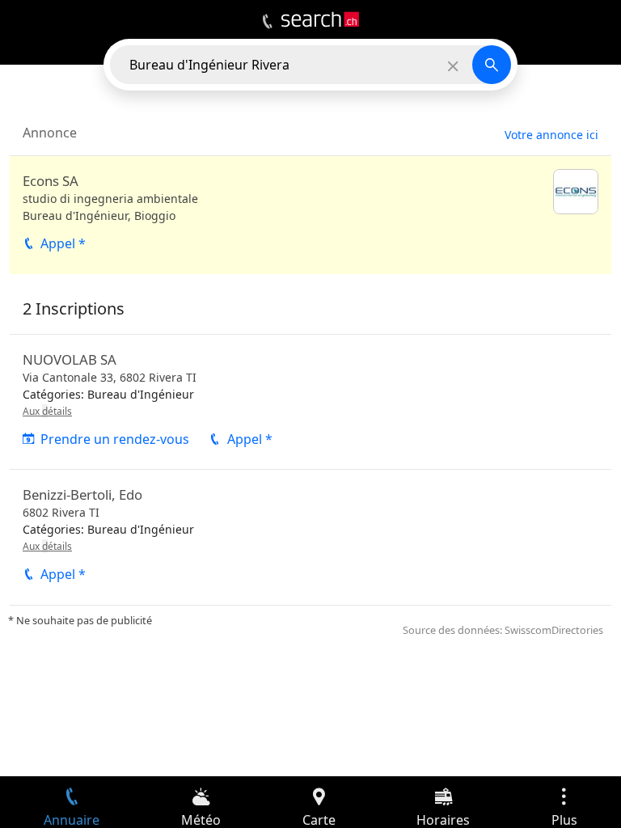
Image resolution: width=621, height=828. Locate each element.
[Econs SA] (310, 215)
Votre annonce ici (551, 134)
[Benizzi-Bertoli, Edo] (310, 537)
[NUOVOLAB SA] (310, 402)
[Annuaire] (267, 22)
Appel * (63, 243)
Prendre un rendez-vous (114, 439)
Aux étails (47, 411)
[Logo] (320, 19)
